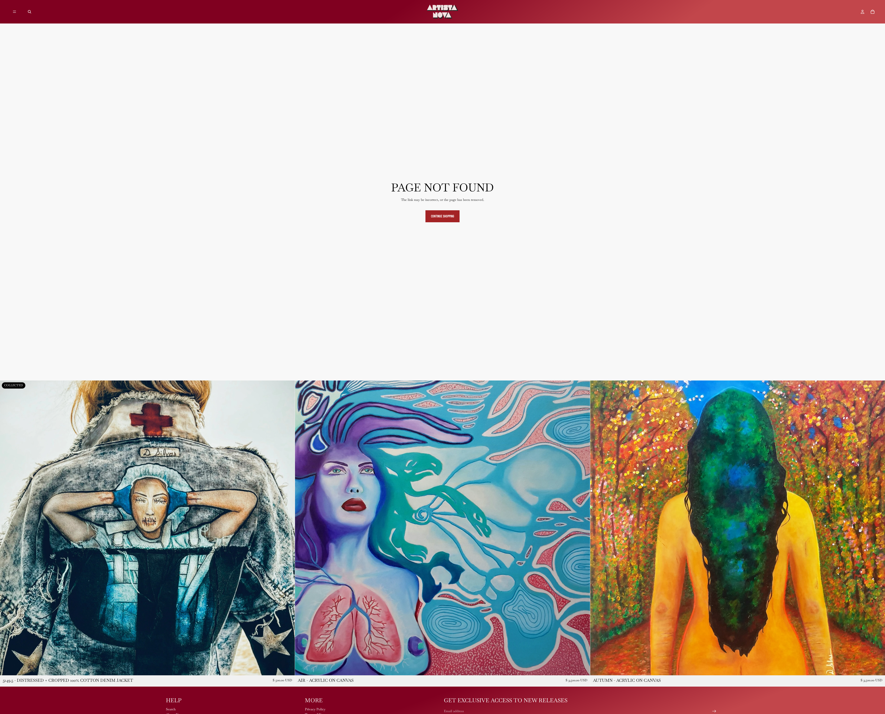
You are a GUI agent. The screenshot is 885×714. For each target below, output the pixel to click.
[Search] (29, 12)
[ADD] (583, 668)
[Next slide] (288, 528)
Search (171, 709)
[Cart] (872, 12)
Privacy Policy (315, 709)
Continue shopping (442, 216)
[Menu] (14, 11)
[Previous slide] (7, 528)
